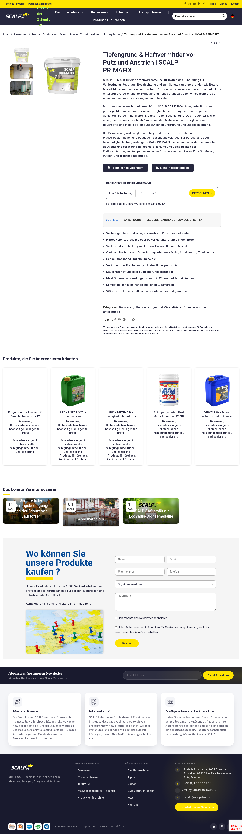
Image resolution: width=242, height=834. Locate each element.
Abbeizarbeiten (91, 519)
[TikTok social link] (204, 3)
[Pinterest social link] (124, 319)
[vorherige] (212, 43)
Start (6, 34)
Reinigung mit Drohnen (73, 459)
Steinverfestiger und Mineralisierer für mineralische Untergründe (76, 34)
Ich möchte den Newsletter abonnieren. (143, 618)
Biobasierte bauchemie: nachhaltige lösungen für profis (25, 429)
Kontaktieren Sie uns (196, 807)
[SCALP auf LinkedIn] (213, 826)
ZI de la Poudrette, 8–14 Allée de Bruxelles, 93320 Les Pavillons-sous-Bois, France (207, 773)
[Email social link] (119, 319)
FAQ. (130, 797)
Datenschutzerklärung (112, 826)
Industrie (84, 784)
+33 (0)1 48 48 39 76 (197, 783)
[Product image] (25, 390)
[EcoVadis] (12, 826)
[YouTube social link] (194, 3)
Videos (132, 784)
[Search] (223, 16)
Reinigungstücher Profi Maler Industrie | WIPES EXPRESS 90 (169, 416)
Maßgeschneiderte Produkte (96, 790)
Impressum (88, 826)
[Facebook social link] (185, 3)
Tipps (131, 777)
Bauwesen (20, 34)
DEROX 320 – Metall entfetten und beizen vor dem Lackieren (217, 416)
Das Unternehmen (139, 770)
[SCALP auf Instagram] (222, 826)
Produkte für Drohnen (73, 455)
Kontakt (133, 804)
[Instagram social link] (189, 3)
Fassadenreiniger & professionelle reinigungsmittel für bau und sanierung (25, 446)
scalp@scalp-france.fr (198, 797)
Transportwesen (88, 777)
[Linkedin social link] (199, 3)
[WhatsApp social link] (133, 319)
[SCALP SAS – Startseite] (38, 767)
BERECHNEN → (202, 193)
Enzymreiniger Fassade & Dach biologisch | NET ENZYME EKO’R (25, 416)
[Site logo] (18, 16)
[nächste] (219, 43)
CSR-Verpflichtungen (141, 790)
